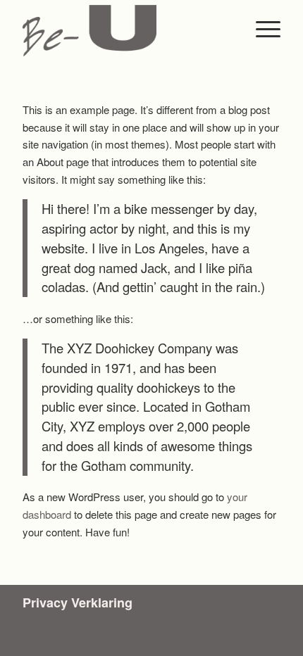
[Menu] (261, 28)
